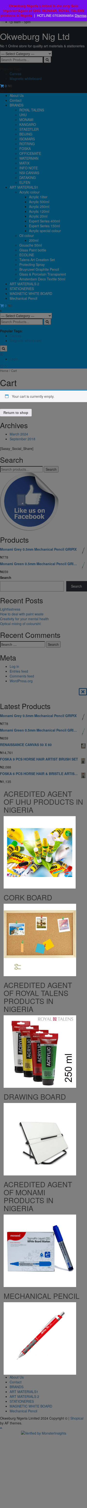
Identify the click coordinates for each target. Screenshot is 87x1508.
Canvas (15, 73)
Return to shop (15, 412)
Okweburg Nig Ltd (35, 36)
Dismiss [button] (81, 15)
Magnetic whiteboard (26, 78)
